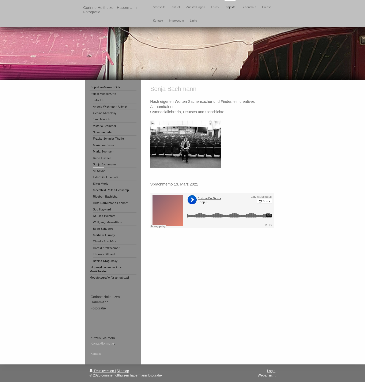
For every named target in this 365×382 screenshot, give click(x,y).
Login (271, 371)
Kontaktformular (102, 343)
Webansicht (266, 375)
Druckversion (104, 371)
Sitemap (123, 371)
